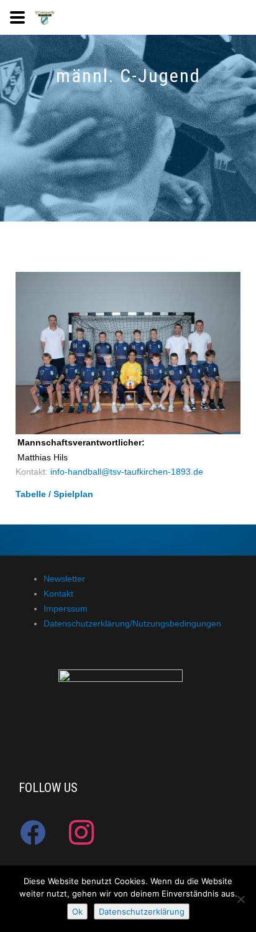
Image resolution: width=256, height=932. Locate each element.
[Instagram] (81, 832)
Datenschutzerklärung (142, 911)
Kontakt (58, 594)
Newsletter (64, 579)
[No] (240, 899)
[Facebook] (32, 832)
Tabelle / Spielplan (54, 494)
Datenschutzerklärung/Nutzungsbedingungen (132, 623)
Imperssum (65, 608)
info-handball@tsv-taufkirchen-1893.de (126, 472)
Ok (77, 911)
